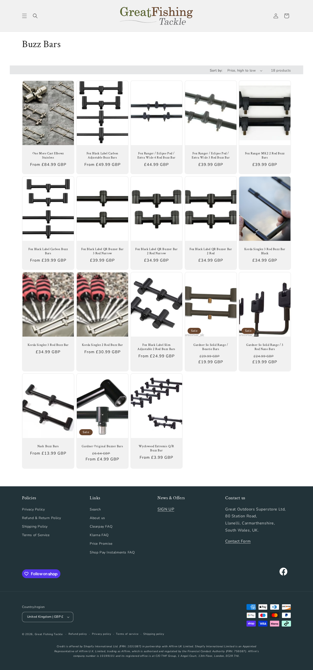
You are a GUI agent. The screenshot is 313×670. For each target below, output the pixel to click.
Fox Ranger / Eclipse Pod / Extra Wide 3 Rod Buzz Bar (211, 156)
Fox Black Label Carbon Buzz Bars (48, 251)
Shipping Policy (35, 526)
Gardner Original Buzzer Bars (102, 446)
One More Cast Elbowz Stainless (48, 156)
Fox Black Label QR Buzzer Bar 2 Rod (211, 251)
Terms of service (127, 634)
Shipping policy (153, 634)
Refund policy (77, 634)
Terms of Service (36, 535)
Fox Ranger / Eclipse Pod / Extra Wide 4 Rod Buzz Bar (156, 156)
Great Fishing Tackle (49, 634)
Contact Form (238, 541)
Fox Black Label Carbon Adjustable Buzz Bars (102, 156)
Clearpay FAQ (101, 526)
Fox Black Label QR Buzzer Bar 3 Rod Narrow (102, 251)
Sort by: (216, 70)
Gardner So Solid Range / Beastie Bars (210, 347)
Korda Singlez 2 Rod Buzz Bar (102, 345)
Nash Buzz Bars (48, 446)
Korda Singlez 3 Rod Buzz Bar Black (264, 251)
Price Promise (101, 543)
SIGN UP (165, 509)
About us (97, 518)
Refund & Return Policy (41, 518)
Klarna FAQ (99, 535)
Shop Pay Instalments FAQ (112, 552)
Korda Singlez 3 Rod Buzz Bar (48, 345)
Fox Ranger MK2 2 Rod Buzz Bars (265, 156)
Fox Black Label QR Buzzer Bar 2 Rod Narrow (156, 251)
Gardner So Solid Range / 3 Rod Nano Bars (264, 347)
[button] (24, 16)
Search (95, 509)
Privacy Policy (33, 509)
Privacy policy (101, 634)
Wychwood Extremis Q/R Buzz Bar (156, 449)
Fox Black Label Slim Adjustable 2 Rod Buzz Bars (157, 347)
